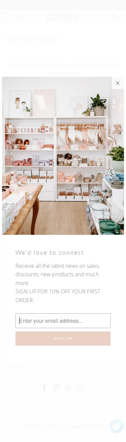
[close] (118, 83)
